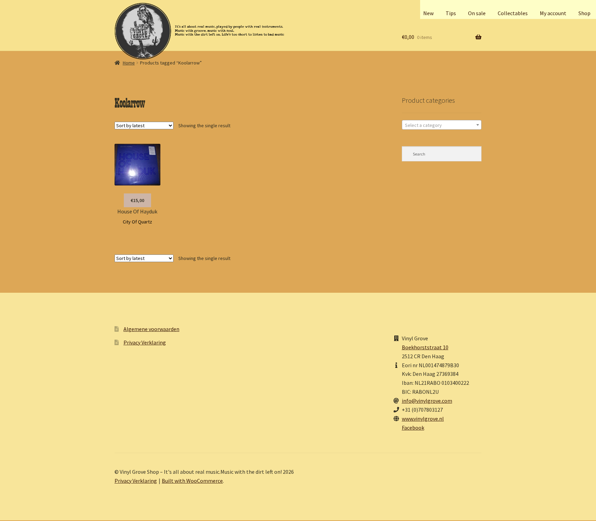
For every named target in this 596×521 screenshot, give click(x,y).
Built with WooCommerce (192, 480)
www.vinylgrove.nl (423, 418)
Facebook (413, 427)
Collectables (513, 13)
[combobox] (441, 125)
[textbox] (441, 125)
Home (129, 63)
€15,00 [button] (137, 200)
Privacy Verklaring (144, 342)
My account (553, 13)
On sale (477, 13)
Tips (451, 13)
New (428, 13)
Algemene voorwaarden (151, 328)
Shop (584, 13)
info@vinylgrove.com (427, 400)
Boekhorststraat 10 (425, 347)
